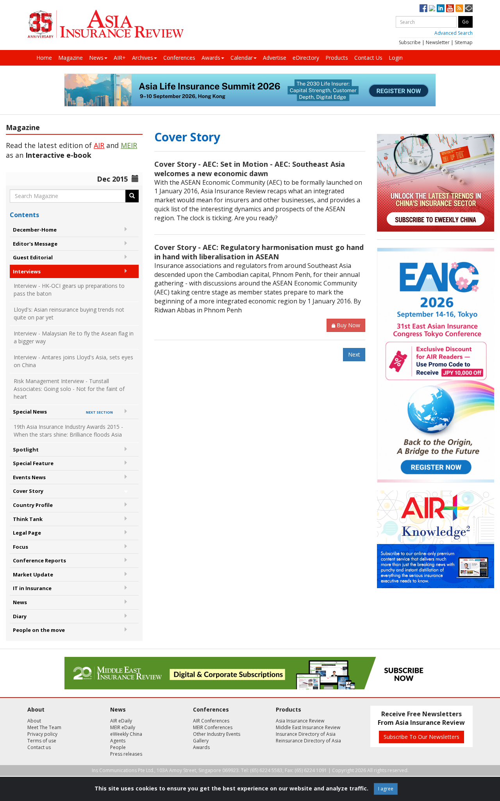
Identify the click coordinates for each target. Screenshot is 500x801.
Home (44, 57)
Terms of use (41, 740)
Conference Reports (39, 560)
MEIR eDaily (122, 727)
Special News (63, 411)
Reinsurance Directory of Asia (308, 740)
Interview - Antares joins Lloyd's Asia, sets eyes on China (73, 361)
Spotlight (26, 449)
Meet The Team (44, 727)
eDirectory (306, 57)
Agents (117, 740)
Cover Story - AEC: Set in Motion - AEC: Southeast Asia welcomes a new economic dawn (249, 168)
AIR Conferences (211, 720)
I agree (385, 788)
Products (336, 57)
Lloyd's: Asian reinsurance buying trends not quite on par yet (69, 313)
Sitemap (464, 42)
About (34, 720)
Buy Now (348, 325)
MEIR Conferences (212, 727)
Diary (20, 616)
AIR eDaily (121, 720)
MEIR (129, 145)
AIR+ (120, 57)
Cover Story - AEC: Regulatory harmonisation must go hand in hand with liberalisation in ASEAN (259, 252)
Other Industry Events (216, 734)
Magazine (70, 57)
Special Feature (33, 463)
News (96, 57)
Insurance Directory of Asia (306, 734)
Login (396, 57)
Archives (142, 57)
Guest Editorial (33, 257)
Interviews (27, 271)
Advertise (274, 57)
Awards (211, 57)
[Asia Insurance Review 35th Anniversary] (105, 24)
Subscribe (410, 42)
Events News (29, 477)
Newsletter (438, 42)
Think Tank (28, 519)
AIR (99, 145)
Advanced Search (453, 33)
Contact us (39, 747)
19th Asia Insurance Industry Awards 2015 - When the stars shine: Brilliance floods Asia (68, 430)
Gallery (201, 740)
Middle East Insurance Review (308, 727)
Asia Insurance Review (300, 720)
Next (354, 354)
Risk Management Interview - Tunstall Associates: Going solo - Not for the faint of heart (69, 388)
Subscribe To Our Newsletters (421, 736)
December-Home (35, 229)
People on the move (39, 629)
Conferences (179, 57)
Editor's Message (35, 243)
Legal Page (27, 532)
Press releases (126, 754)
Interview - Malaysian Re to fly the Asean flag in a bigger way (74, 337)
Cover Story (28, 490)
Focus (20, 546)
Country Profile (33, 504)
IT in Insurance (32, 588)
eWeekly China (126, 734)
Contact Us (368, 57)
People (118, 747)
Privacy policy (42, 734)
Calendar (241, 57)
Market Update (33, 574)
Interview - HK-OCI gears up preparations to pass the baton (69, 289)
